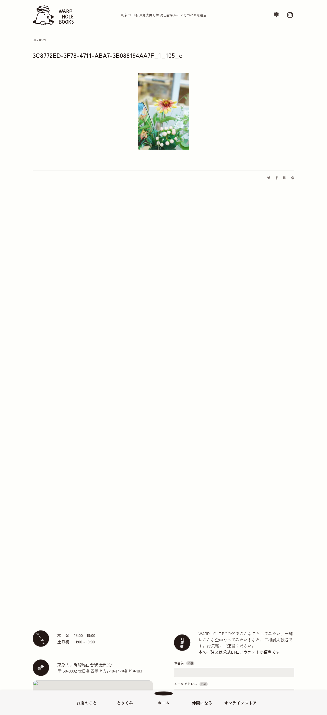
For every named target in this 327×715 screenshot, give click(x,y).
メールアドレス (190, 683)
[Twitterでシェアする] (269, 178)
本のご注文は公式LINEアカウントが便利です (239, 652)
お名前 (183, 663)
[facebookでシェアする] (276, 178)
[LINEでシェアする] (292, 178)
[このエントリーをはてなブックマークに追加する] (284, 178)
